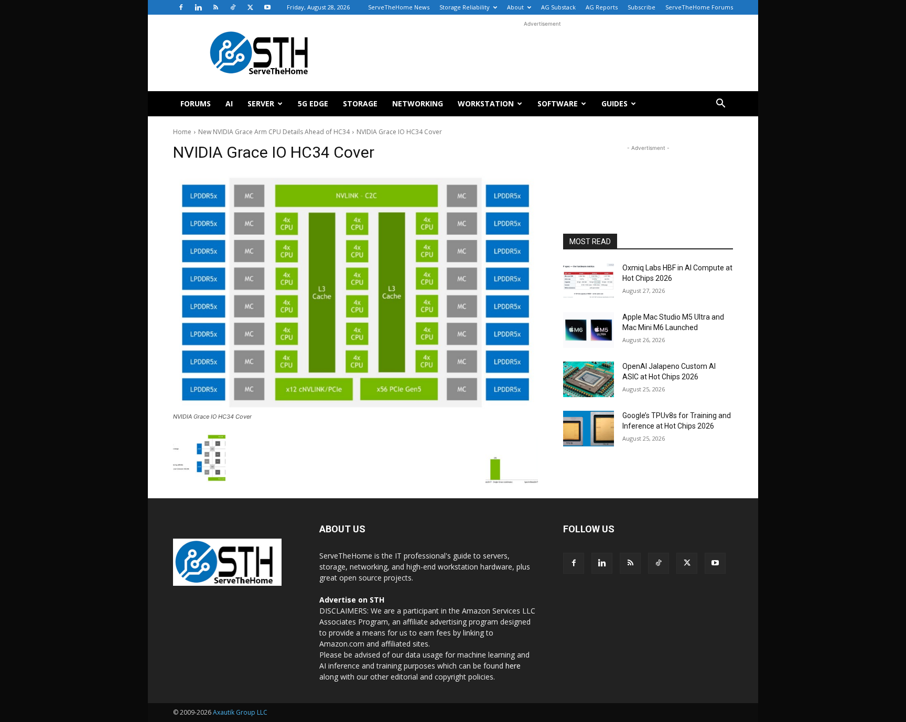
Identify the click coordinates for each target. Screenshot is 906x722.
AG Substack (558, 7)
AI (229, 103)
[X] (250, 7)
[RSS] (215, 7)
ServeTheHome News (398, 7)
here (513, 666)
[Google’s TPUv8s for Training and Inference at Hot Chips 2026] (588, 428)
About (515, 7)
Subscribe (641, 7)
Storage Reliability (464, 7)
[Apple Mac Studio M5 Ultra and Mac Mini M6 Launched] (588, 330)
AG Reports (602, 7)
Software (557, 103)
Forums (195, 103)
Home (182, 131)
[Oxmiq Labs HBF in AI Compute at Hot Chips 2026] (588, 281)
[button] (720, 105)
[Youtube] (267, 7)
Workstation (486, 103)
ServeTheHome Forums (699, 7)
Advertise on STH (351, 600)
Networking (417, 103)
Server (260, 103)
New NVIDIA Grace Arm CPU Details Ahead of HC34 (274, 131)
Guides (614, 103)
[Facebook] (181, 7)
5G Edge (313, 103)
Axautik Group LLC (240, 712)
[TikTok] (233, 7)
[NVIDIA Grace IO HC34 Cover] (355, 290)
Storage (360, 103)
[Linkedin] (198, 7)
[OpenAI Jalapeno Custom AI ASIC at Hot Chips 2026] (588, 379)
